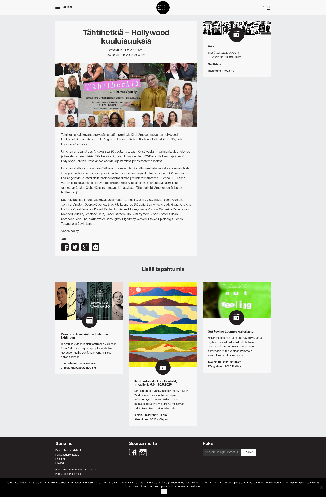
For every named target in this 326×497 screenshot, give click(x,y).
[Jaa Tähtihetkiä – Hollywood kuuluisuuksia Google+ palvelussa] (85, 247)
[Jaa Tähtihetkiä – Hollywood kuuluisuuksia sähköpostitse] (95, 247)
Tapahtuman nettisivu (221, 71)
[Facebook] (133, 452)
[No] (321, 487)
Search (249, 452)
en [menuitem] (263, 7)
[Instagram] (143, 452)
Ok (164, 491)
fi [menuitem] (268, 7)
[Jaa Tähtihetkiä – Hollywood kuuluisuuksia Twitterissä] (75, 247)
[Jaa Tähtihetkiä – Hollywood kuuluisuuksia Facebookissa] (65, 247)
